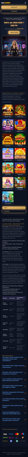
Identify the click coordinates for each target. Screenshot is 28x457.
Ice (5, 3)
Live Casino (7, 211)
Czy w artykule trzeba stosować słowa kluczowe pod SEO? (12, 379)
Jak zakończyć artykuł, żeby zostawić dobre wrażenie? (11, 419)
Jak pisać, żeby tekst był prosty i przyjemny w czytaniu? (12, 373)
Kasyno (5, 207)
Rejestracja (14, 7)
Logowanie (14, 11)
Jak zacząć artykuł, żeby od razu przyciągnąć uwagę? (12, 386)
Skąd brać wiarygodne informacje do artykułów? (13, 393)
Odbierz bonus (14, 32)
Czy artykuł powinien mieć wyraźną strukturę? (13, 399)
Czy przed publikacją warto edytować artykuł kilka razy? (11, 412)
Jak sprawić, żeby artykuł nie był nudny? (12, 406)
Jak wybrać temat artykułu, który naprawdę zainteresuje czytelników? (12, 359)
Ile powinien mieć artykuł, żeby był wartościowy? (13, 366)
